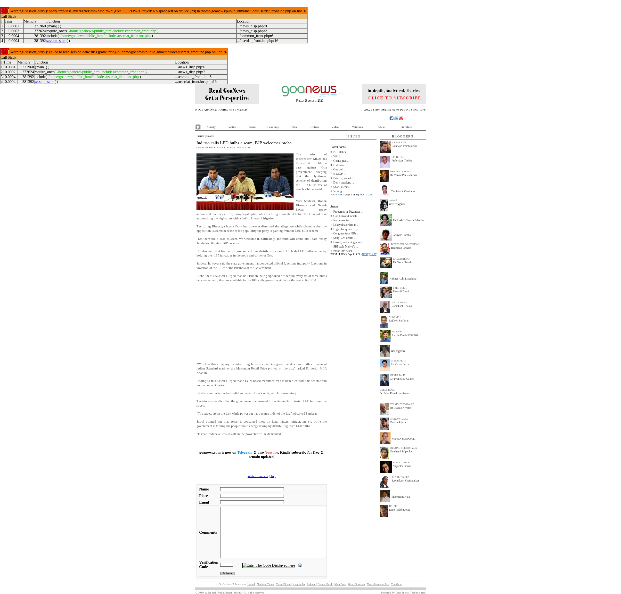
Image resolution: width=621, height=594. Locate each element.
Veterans (357, 127)
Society (211, 127)
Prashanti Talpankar (401, 451)
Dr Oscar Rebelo (402, 262)
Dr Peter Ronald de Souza (394, 393)
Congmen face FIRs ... (346, 233)
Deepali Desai (401, 291)
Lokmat (311, 584)
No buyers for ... (342, 220)
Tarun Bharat (283, 584)
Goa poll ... (339, 169)
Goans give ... (341, 160)
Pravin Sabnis (398, 422)
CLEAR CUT (399, 142)
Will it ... (338, 156)
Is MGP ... (339, 174)
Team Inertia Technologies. (410, 592)
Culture (314, 127)
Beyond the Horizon (403, 448)
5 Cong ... (339, 191)
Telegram (245, 452)
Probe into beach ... (344, 251)
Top (273, 476)
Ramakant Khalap (402, 306)
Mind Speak (398, 360)
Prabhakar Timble (402, 160)
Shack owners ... (342, 187)
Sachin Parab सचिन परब (405, 335)
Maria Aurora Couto (403, 438)
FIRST (333, 194)
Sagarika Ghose (402, 466)
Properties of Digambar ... (348, 211)
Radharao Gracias (401, 247)
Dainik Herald (325, 584)
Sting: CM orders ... (344, 238)
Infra (293, 127)
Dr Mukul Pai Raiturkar (403, 175)
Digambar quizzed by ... (347, 229)
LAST (371, 194)
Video (335, 127)
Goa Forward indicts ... (346, 216)
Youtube (271, 452)
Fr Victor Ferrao (400, 364)
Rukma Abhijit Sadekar (403, 278)
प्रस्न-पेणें (393, 200)
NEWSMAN (395, 317)
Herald (251, 584)
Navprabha (299, 584)
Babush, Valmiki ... (344, 178)
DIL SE (393, 506)
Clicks (381, 127)
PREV (341, 194)
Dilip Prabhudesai (399, 509)
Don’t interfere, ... (343, 182)
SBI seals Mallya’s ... (345, 246)
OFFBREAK (398, 157)
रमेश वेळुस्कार (398, 351)
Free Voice (400, 288)
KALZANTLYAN (401, 258)
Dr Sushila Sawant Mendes (409, 220)
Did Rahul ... (340, 165)
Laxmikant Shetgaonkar (405, 480)
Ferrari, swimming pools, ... (349, 242)
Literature (406, 127)
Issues (252, 127)
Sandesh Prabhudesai (404, 146)
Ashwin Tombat (402, 235)
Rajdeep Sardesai (399, 320)
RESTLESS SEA (400, 477)
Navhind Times (265, 584)
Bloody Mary (402, 462)
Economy (273, 127)
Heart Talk (397, 375)
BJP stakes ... (341, 152)
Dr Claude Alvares (400, 407)
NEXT (363, 194)
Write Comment (258, 476)
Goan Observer (356, 584)
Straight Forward (402, 404)
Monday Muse (399, 418)
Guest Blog (387, 389)
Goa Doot (340, 584)
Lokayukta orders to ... (346, 224)
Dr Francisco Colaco (402, 378)
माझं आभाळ (397, 331)
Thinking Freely (400, 171)
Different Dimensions (405, 244)
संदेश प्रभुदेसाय (397, 204)
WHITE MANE (399, 302)
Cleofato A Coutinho (403, 191)
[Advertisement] (261, 320)
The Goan (396, 584)
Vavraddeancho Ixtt (378, 584)
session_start (55, 41)
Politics (232, 127)
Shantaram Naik (401, 496)
